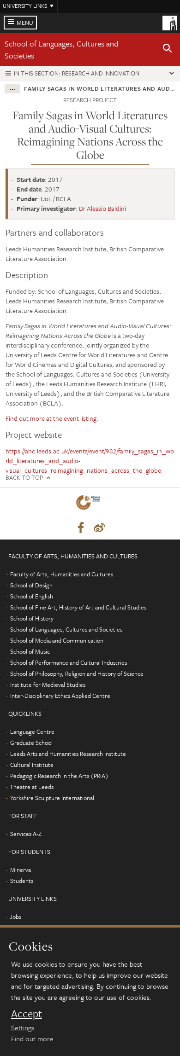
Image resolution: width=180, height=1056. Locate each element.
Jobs (15, 916)
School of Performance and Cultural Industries (68, 662)
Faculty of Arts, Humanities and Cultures (61, 574)
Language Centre (32, 731)
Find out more (32, 1038)
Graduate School (31, 742)
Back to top (24, 477)
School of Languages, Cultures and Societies (66, 629)
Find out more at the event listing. (52, 418)
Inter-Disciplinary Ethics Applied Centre (60, 695)
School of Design (31, 585)
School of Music (30, 651)
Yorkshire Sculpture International (52, 797)
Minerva (20, 869)
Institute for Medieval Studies (47, 684)
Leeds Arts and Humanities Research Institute (68, 753)
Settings (22, 1027)
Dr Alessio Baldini (102, 208)
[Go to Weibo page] (99, 528)
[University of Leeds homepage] (169, 22)
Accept (26, 1013)
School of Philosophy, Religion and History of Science (77, 673)
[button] (167, 49)
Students (21, 880)
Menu (25, 22)
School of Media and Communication (56, 640)
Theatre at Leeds (32, 786)
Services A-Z (26, 833)
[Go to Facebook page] (80, 528)
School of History (32, 618)
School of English (31, 596)
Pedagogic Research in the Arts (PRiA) (59, 775)
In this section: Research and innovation (76, 73)
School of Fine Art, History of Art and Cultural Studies (78, 607)
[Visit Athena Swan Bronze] (90, 504)
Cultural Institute (32, 764)
